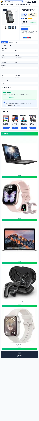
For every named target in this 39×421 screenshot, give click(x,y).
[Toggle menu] (37, 2)
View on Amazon (24, 29)
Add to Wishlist (33, 29)
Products (6, 4)
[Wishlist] (26, 2)
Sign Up (34, 1)
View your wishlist (17, 105)
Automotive (12, 4)
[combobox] (8, 2)
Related (17, 42)
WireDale (24, 15)
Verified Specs (11, 42)
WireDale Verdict (5, 42)
